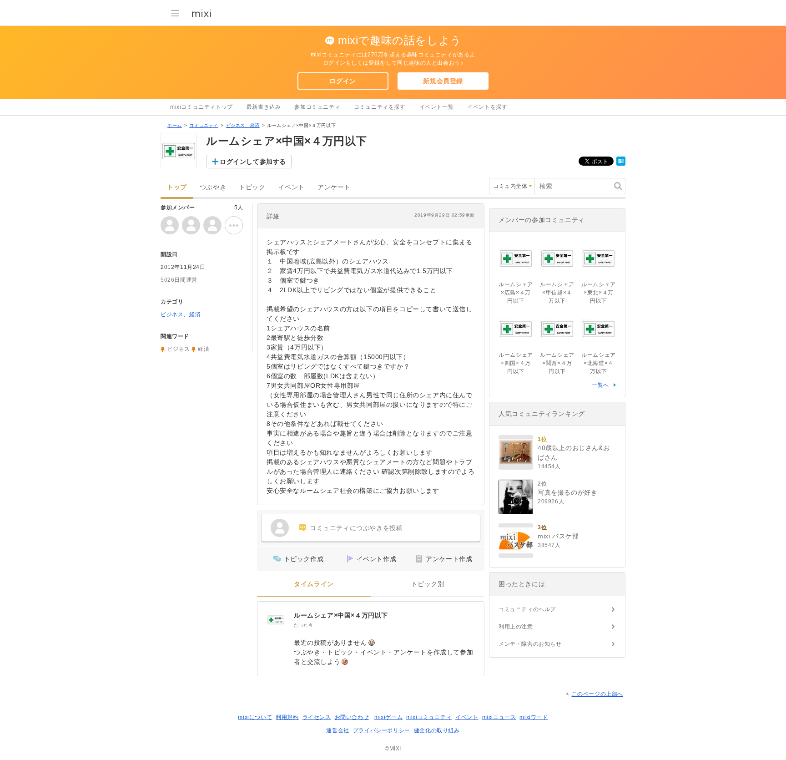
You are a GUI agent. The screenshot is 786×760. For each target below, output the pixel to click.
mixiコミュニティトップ (201, 107)
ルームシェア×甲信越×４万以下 (557, 292)
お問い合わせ (352, 717)
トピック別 (427, 584)
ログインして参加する (253, 161)
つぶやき (213, 187)
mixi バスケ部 (558, 536)
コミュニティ (203, 125)
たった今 (303, 625)
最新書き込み (264, 107)
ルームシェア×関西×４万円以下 (557, 363)
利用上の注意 (516, 626)
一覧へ (600, 385)
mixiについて (255, 717)
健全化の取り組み (437, 730)
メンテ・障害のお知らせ (530, 644)
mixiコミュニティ (429, 717)
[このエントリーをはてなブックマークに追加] (620, 164)
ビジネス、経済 (243, 125)
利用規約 (287, 717)
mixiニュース (499, 717)
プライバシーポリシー (381, 730)
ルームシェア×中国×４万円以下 (341, 615)
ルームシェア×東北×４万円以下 (598, 292)
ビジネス (178, 349)
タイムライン (314, 584)
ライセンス (316, 717)
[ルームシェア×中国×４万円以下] (276, 620)
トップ (177, 187)
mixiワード (533, 717)
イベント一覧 (436, 107)
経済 (203, 349)
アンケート (334, 187)
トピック (252, 187)
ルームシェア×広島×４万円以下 (516, 292)
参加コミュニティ (317, 107)
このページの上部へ (597, 694)
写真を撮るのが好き (567, 492)
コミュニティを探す (379, 107)
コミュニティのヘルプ (527, 609)
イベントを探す (487, 107)
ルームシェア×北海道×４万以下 (598, 363)
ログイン (342, 81)
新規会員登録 (443, 81)
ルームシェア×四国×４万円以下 (516, 363)
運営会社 (337, 730)
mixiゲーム (388, 717)
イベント (291, 187)
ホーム (174, 125)
